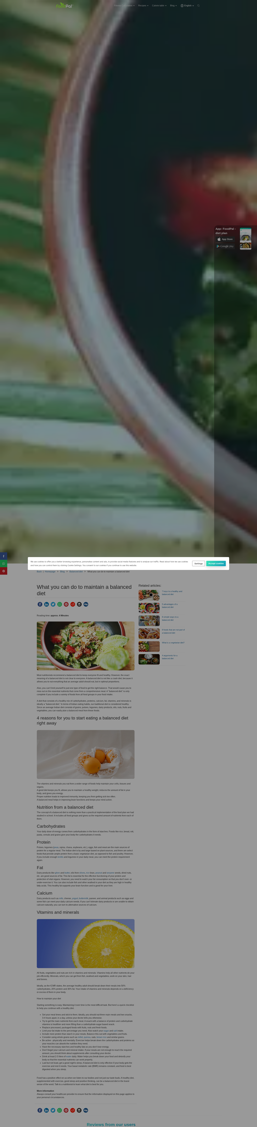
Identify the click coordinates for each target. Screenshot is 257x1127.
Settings (198, 563)
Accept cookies (216, 563)
